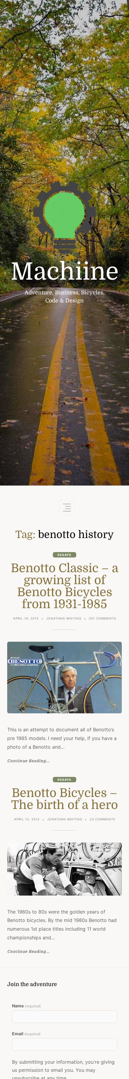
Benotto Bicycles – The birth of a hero (64, 799)
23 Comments (102, 819)
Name (26, 1005)
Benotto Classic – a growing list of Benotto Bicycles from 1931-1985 (64, 586)
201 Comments (102, 619)
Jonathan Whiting (63, 618)
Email (26, 1033)
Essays (64, 555)
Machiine (64, 272)
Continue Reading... (28, 761)
